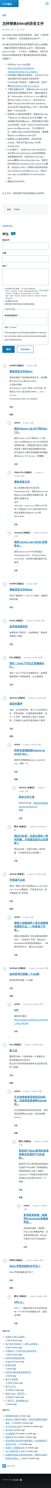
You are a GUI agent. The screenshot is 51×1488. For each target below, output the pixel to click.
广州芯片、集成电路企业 (17, 1401)
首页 (4, 15)
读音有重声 (15, 703)
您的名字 (6, 240)
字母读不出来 (17, 879)
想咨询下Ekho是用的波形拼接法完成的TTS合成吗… (34, 1154)
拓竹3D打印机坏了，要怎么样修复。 (22, 1344)
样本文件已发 (27, 796)
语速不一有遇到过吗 (14, 1448)
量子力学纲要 (11, 1379)
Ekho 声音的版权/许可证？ (25, 1266)
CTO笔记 (7, 4)
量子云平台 (10, 1386)
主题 (4, 253)
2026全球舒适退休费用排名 (18, 1372)
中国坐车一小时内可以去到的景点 (21, 1351)
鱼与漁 (8, 1430)
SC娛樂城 (10, 1433)
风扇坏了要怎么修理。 (15, 1337)
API (16, 1009)
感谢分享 (9, 1437)
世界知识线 (10, 1365)
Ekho (17, 209)
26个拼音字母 (11, 1451)
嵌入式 (13, 1050)
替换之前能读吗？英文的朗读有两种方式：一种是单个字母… (31, 926)
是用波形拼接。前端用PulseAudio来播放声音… (36, 1219)
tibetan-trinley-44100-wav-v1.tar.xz (24, 85)
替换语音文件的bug (20, 371)
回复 (11, 407)
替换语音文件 (22, 481)
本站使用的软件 (10, 315)
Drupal (16, 1480)
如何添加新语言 (18, 626)
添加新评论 (7, 226)
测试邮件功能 (11, 1416)
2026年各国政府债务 (15, 1358)
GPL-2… (19, 1302)
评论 (4, 266)
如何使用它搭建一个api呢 (24, 974)
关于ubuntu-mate (13, 1426)
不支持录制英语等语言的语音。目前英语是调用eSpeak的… (30, 1100)
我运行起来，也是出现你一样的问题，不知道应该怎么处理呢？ (31, 839)
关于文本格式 (44, 290)
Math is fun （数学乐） (16, 1393)
